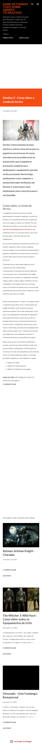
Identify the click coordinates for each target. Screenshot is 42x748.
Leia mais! (7, 576)
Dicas (28, 377)
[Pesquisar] (32, 4)
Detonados (20, 377)
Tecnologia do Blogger (22, 741)
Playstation (8, 381)
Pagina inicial (8, 38)
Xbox (17, 381)
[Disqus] (21, 419)
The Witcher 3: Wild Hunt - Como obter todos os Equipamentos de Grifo (20, 619)
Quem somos (24, 38)
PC (33, 377)
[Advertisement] (21, 66)
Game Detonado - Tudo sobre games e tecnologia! (16, 8)
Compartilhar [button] (9, 384)
